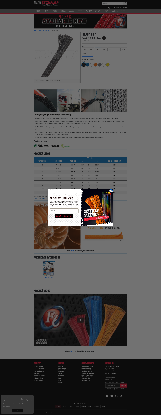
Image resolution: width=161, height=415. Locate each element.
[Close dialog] (111, 190)
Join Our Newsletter (64, 216)
